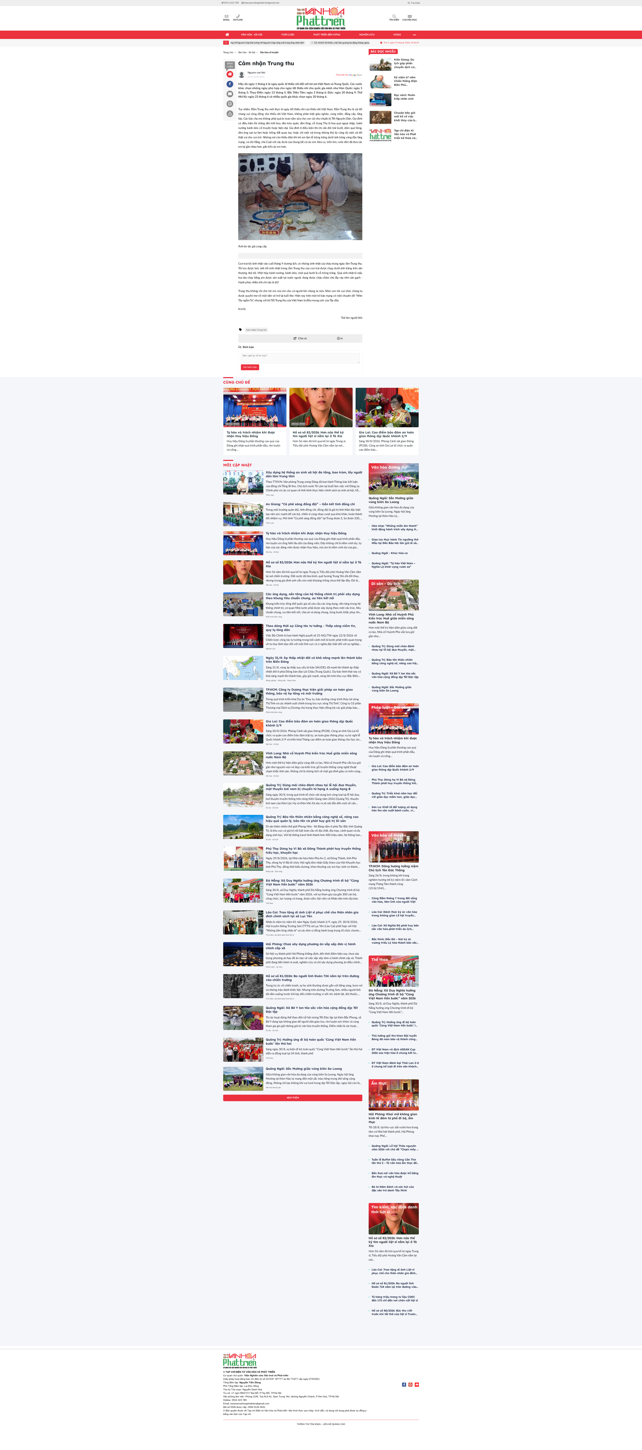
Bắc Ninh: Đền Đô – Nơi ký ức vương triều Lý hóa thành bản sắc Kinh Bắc (394, 940)
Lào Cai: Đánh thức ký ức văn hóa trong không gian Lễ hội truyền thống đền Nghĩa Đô (394, 913)
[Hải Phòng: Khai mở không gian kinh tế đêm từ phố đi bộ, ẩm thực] (394, 1095)
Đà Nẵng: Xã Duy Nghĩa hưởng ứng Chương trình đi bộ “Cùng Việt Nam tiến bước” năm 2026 (312, 882)
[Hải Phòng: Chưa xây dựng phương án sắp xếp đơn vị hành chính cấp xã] (243, 954)
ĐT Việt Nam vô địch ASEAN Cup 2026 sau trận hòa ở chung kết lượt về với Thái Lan (395, 1051)
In (341, 338)
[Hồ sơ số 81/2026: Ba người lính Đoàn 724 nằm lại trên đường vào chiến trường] (243, 986)
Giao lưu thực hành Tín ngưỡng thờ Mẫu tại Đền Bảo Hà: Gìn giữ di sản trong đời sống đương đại (395, 541)
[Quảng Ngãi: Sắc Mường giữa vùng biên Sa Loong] (243, 1079)
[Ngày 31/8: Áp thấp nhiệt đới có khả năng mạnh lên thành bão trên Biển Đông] (243, 668)
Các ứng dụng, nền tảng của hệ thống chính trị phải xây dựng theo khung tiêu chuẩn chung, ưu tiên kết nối (313, 596)
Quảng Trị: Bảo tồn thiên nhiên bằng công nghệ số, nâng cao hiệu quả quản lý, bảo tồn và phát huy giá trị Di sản (312, 819)
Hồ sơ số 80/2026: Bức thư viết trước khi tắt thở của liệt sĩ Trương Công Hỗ (394, 1312)
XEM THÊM (293, 1098)
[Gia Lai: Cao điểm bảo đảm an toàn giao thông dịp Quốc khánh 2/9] (387, 407)
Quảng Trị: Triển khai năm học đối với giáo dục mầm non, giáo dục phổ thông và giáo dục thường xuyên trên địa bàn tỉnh (394, 795)
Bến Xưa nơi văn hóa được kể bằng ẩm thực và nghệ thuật (395, 1174)
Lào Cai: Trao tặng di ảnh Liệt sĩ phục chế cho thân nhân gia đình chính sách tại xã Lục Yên (393, 1271)
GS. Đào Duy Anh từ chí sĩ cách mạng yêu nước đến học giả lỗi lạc (340, 43)
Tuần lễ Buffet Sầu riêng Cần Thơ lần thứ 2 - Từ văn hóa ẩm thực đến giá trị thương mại (395, 1161)
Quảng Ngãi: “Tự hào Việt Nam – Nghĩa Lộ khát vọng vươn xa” (393, 565)
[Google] (410, 1385)
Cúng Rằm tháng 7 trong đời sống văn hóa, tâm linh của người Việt (394, 899)
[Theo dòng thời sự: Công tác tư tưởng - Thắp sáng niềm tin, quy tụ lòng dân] (243, 636)
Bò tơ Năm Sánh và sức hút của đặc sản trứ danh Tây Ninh (393, 1188)
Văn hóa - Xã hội (232, 424)
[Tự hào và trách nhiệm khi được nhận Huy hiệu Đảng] (254, 407)
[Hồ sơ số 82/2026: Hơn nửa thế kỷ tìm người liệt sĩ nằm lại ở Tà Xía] (320, 407)
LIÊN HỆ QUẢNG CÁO (334, 1424)
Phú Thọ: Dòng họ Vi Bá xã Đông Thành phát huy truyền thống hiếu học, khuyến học (394, 781)
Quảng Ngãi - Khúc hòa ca (390, 553)
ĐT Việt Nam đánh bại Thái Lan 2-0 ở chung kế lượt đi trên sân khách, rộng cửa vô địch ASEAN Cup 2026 (395, 1064)
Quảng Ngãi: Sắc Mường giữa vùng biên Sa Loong (304, 1069)
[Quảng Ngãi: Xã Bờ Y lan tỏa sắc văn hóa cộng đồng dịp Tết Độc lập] (243, 1018)
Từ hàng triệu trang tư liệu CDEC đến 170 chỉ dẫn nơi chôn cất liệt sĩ (395, 1298)
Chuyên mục (409, 20)
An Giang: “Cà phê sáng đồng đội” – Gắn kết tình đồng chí (310, 504)
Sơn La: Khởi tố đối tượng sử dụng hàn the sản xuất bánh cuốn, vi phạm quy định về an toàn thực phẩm (394, 808)
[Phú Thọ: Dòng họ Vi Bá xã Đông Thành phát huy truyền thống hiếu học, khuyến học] (243, 859)
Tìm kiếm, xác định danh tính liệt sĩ (280, 935)
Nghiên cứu (270, 649)
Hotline (238, 20)
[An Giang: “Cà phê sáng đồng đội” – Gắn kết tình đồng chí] (243, 514)
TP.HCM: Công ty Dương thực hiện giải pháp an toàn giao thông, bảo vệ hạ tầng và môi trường (309, 691)
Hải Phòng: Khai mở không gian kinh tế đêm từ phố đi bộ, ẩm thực (393, 1118)
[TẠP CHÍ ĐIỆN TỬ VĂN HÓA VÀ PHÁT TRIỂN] (321, 18)
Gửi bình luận (250, 367)
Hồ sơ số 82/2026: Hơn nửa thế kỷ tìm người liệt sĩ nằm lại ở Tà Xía (318, 434)
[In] (230, 104)
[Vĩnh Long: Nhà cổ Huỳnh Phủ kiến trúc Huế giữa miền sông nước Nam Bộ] (243, 763)
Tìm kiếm (394, 20)
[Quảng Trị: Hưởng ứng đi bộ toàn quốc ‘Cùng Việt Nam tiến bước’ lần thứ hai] (243, 1050)
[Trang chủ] (227, 35)
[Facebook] (404, 1385)
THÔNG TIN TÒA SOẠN (309, 1424)
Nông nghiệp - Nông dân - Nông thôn (281, 680)
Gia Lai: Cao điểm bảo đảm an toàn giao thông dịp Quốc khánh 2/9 (386, 434)
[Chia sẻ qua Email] (230, 94)
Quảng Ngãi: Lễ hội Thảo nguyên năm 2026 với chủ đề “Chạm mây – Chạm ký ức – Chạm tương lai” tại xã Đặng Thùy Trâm (395, 1147)
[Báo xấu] (230, 113)
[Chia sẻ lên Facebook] (230, 84)
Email (226, 20)
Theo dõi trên (342, 75)
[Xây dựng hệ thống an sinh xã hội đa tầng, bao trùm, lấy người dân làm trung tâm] (243, 482)
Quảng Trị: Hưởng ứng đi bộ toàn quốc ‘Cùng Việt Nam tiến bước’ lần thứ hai (395, 1023)
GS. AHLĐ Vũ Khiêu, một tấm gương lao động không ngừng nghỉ (269, 43)
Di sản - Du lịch (272, 808)
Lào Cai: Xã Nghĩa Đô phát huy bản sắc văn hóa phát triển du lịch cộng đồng (395, 927)
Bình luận (230, 65)
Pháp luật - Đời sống (274, 871)
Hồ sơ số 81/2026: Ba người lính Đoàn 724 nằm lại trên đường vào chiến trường (394, 1285)
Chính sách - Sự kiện (274, 967)
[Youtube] (417, 1385)
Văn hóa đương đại (273, 1087)
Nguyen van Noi (256, 72)
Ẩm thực (379, 1083)
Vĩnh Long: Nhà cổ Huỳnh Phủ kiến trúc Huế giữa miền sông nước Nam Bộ (391, 618)
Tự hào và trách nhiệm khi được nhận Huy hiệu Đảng (251, 434)
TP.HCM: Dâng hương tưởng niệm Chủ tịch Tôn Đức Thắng (393, 868)
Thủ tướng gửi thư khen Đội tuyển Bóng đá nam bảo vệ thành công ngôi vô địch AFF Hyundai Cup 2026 (394, 1037)
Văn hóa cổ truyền (388, 835)
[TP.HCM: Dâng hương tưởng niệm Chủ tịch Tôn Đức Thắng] (394, 847)
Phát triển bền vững (274, 617)
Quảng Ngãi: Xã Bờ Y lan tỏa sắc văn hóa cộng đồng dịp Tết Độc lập (395, 675)
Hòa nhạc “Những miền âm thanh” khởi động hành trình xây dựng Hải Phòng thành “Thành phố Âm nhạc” (395, 527)
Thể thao (269, 903)
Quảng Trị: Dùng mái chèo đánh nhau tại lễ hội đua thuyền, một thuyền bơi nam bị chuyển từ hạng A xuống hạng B (311, 787)
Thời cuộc (270, 495)
